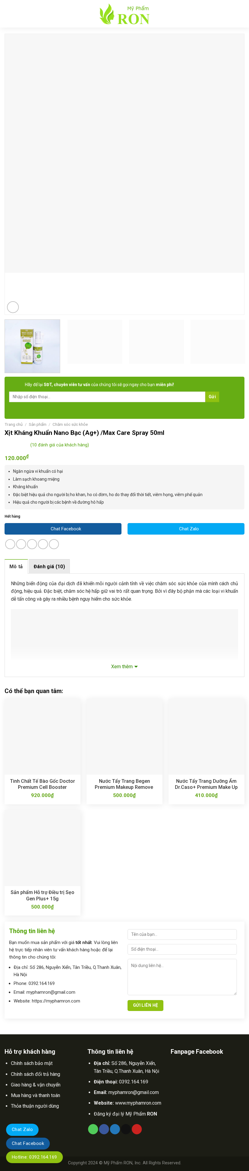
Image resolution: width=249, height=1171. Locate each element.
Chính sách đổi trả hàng (35, 1074)
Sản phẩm (37, 424)
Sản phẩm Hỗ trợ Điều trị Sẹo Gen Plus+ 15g (42, 895)
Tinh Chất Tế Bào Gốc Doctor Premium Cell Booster (42, 784)
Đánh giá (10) (49, 566)
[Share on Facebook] (21, 544)
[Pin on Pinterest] (54, 544)
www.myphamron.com (138, 1103)
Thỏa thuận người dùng (35, 1106)
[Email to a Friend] (43, 544)
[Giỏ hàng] (241, 14)
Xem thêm (122, 666)
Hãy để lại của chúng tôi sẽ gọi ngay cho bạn (99, 384)
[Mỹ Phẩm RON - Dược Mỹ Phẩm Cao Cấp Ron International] (124, 13)
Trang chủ (14, 424)
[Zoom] (13, 307)
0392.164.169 (133, 1082)
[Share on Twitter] (32, 544)
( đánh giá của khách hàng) (59, 445)
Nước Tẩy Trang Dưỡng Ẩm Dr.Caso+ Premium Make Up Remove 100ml (206, 784)
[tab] (16, 566)
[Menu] (9, 13)
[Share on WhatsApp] (10, 544)
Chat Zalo (22, 1129)
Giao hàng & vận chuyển (35, 1085)
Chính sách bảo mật (32, 1063)
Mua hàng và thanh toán (35, 1095)
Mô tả (16, 566)
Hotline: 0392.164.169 (34, 1157)
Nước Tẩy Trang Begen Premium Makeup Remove (124, 784)
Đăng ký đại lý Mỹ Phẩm (125, 1114)
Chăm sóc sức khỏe (70, 424)
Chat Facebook (28, 1143)
